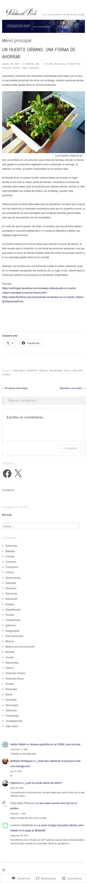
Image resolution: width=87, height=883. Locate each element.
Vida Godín (11, 726)
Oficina (9, 667)
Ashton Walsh (18, 744)
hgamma (15, 782)
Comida (49, 63)
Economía (60, 63)
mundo (9, 657)
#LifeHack (32, 370)
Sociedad (34, 67)
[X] (18, 474)
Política (9, 683)
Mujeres (10, 651)
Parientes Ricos (14, 678)
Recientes (11, 689)
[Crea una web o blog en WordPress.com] (3, 870)
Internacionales (14, 636)
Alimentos (78, 370)
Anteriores (11, 545)
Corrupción (11, 567)
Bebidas (10, 551)
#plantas (43, 370)
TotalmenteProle (12, 301)
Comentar (70, 448)
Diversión (10, 588)
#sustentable (56, 370)
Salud (25, 67)
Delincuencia (13, 577)
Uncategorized (13, 721)
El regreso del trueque (15, 388)
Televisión (11, 710)
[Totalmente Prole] (43, 28)
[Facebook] (7, 474)
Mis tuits (6, 514)
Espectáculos (13, 609)
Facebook (8, 490)
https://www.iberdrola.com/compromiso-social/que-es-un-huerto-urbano (43, 297)
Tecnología (11, 705)
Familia (9, 614)
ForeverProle (73, 63)
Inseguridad (12, 630)
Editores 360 (32, 63)
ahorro (67, 370)
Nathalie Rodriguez (21, 761)
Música (9, 641)
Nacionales (12, 662)
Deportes (10, 583)
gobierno (10, 625)
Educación (11, 598)
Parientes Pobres (11, 67)
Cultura (9, 572)
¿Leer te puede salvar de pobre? (43, 782)
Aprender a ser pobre (72, 388)
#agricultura (19, 370)
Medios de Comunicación (20, 646)
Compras (10, 561)
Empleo (9, 604)
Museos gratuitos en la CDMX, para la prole (55, 744)
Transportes (12, 715)
